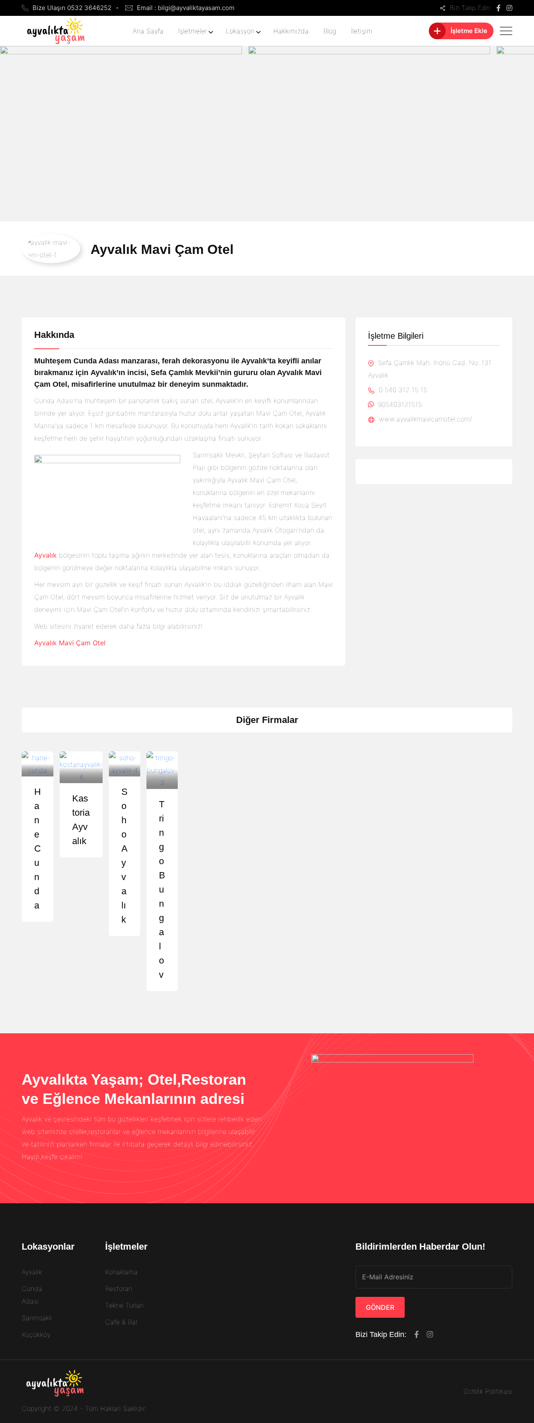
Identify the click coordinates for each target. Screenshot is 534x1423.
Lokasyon (240, 31)
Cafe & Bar (121, 1322)
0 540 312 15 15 (402, 390)
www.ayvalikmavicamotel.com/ (424, 419)
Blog (329, 31)
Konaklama (121, 1272)
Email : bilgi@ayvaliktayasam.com (185, 8)
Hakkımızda (291, 31)
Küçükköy (36, 1334)
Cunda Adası (32, 1294)
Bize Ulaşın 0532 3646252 (72, 8)
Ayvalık (32, 1272)
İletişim (361, 31)
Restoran (118, 1288)
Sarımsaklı (37, 1318)
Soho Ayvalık (124, 855)
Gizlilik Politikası (487, 1391)
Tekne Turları (124, 1305)
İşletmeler (192, 31)
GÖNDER (380, 1307)
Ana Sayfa (148, 31)
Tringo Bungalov (162, 889)
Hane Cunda (37, 848)
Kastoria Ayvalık (81, 819)
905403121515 (399, 404)
